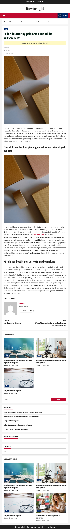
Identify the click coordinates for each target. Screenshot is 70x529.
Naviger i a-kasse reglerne (12, 390)
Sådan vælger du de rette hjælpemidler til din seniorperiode (51, 361)
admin (7, 48)
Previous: (12, 321)
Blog (6, 29)
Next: (50, 323)
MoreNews (41, 527)
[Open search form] (55, 15)
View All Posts (26, 311)
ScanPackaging (38, 235)
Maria (6, 365)
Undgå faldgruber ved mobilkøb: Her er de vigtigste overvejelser (18, 361)
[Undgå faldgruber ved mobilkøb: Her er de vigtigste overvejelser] (19, 348)
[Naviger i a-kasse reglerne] (19, 378)
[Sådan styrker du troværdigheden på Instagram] (51, 503)
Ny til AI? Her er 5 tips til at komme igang (16, 429)
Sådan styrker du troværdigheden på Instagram (18, 425)
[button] (4, 15)
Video (65, 15)
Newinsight (35, 8)
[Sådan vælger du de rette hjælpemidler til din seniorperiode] (51, 348)
